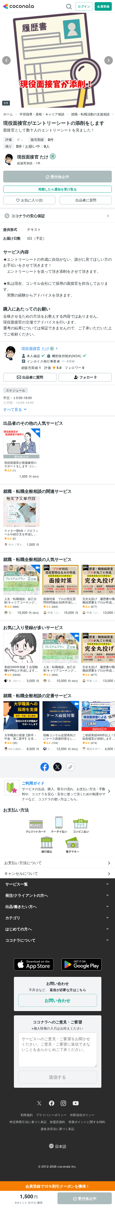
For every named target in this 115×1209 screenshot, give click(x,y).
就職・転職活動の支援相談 (90, 114)
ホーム (8, 114)
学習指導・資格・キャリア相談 (42, 114)
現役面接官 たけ (35, 348)
